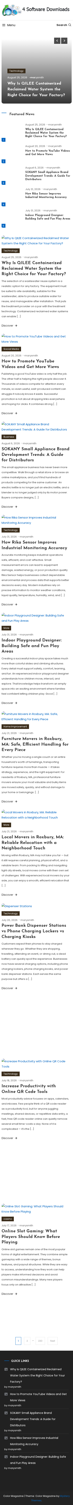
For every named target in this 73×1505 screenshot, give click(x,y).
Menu (11, 25)
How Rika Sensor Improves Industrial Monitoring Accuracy (34, 1441)
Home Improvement (15, 726)
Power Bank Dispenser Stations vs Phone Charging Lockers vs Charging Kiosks (34, 931)
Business (9, 436)
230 (40, 1340)
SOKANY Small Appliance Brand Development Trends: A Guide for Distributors (47, 176)
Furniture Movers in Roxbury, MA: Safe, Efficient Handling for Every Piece (35, 744)
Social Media (11, 349)
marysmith (37, 77)
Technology (16, 71)
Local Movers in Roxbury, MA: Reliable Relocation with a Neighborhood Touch (33, 843)
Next (52, 1340)
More (6, 628)
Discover (8, 326)
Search (61, 25)
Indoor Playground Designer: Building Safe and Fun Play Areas (32, 646)
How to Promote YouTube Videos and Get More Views (38, 1397)
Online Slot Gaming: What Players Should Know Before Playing (31, 1237)
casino (8, 1219)
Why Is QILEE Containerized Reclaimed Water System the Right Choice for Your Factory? (36, 89)
